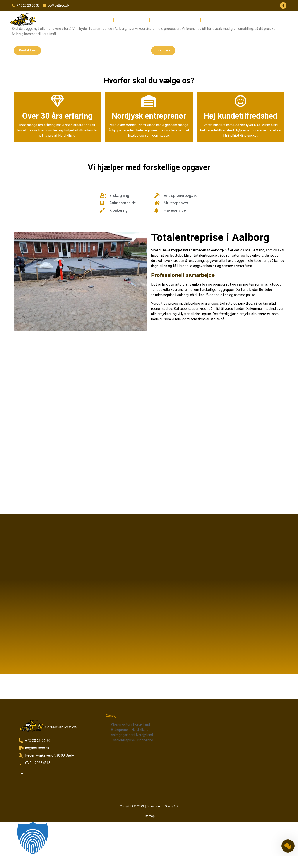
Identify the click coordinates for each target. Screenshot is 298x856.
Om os (106, 20)
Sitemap (149, 816)
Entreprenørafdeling (131, 20)
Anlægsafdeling (215, 20)
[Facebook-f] (283, 5)
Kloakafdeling (162, 20)
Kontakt (279, 20)
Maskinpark (240, 20)
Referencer (261, 20)
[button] (149, 839)
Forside (92, 20)
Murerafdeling (187, 20)
